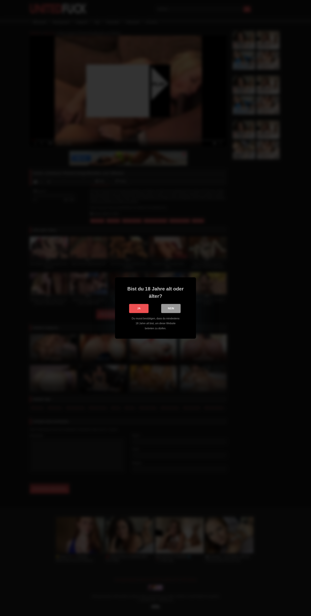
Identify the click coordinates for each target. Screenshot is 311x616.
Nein (171, 308)
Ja (139, 308)
